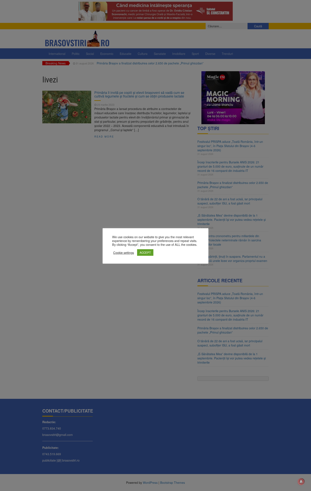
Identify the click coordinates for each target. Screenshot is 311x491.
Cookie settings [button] (123, 253)
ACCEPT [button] (145, 252)
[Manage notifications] (301, 481)
